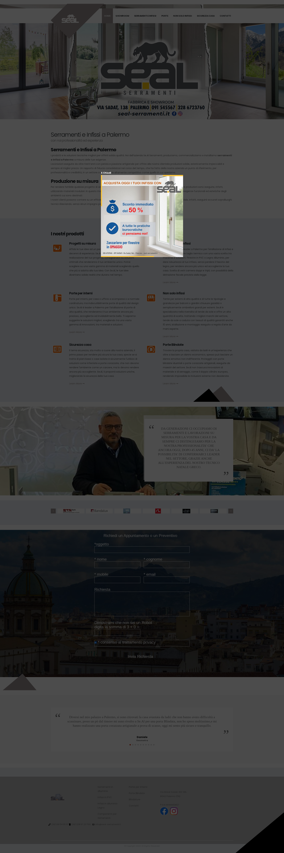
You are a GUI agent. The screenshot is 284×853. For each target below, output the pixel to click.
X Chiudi (106, 172)
